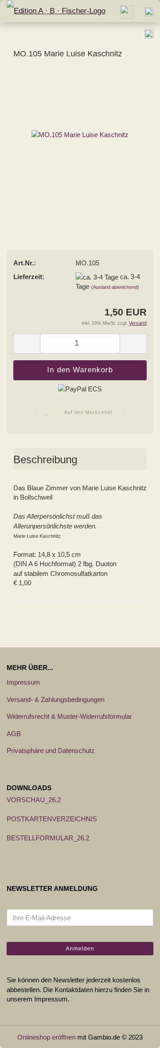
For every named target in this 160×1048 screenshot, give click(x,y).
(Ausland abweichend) (115, 287)
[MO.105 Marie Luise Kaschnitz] (80, 134)
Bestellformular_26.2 (48, 838)
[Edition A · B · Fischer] (52, 11)
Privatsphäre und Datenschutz (51, 750)
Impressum (23, 682)
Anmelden (80, 949)
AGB (14, 733)
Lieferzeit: (28, 276)
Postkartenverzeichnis (52, 819)
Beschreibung (45, 459)
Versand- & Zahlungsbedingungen (55, 699)
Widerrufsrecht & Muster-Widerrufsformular (69, 716)
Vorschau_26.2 (34, 800)
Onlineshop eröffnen (46, 1037)
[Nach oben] (135, 1034)
